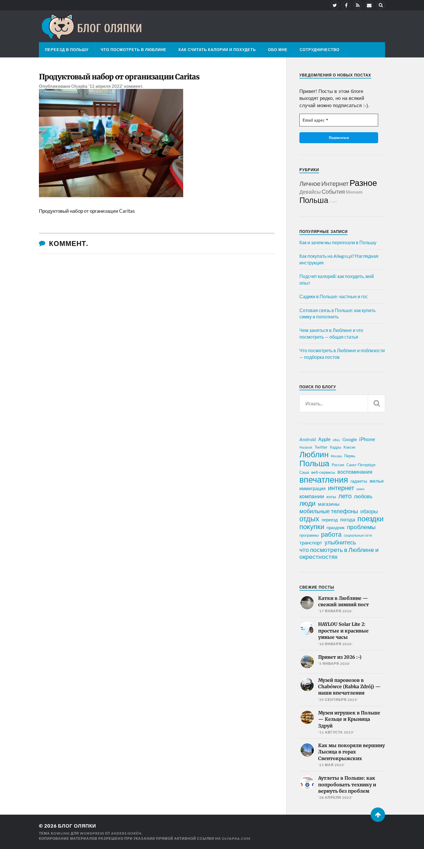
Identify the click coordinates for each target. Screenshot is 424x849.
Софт (333, 202)
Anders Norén (126, 833)
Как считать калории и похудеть (217, 49)
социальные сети (358, 535)
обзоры (369, 511)
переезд (330, 519)
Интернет (335, 183)
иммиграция (312, 488)
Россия (338, 464)
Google (349, 439)
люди (307, 503)
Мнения (354, 192)
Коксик (349, 447)
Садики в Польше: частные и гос (333, 296)
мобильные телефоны (328, 510)
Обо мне (278, 49)
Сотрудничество (319, 49)
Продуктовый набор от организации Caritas (119, 76)
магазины (328, 504)
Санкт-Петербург (361, 464)
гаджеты (358, 481)
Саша (304, 472)
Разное (363, 183)
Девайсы (310, 192)
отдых (309, 518)
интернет (341, 487)
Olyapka (79, 86)
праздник (336, 527)
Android (307, 439)
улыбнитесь (340, 542)
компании (311, 496)
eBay (336, 440)
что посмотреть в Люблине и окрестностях (339, 553)
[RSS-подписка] (357, 5)
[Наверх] (378, 814)
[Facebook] (346, 5)
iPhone (367, 439)
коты (331, 496)
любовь (363, 496)
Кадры (335, 447)
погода (347, 519)
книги (360, 489)
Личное (309, 183)
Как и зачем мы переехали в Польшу (337, 242)
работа (331, 534)
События (333, 191)
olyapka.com (236, 838)
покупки (311, 526)
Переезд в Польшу (67, 49)
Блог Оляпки (77, 826)
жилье (376, 481)
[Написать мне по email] (369, 5)
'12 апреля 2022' (105, 86)
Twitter (321, 447)
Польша (313, 200)
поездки (370, 518)
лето (345, 495)
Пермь (349, 456)
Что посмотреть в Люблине (133, 49)
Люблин (314, 454)
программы (309, 535)
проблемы (361, 526)
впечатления (323, 479)
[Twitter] (334, 5)
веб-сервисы (323, 472)
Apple (324, 439)
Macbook (305, 447)
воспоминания (354, 472)
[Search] (380, 5)
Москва (336, 456)
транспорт (310, 543)
